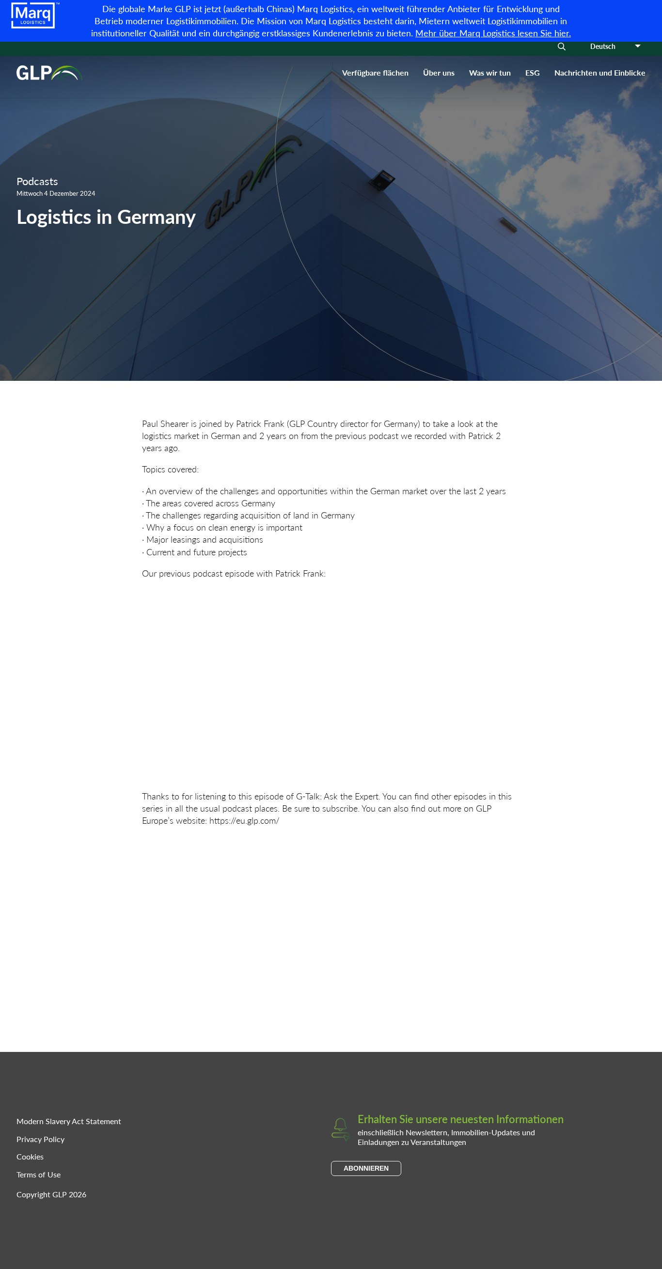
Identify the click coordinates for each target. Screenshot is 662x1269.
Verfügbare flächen (375, 72)
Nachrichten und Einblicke (600, 72)
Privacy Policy (40, 1138)
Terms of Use (38, 1174)
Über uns (439, 72)
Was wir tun (490, 72)
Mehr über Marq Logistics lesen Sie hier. (493, 33)
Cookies (30, 1156)
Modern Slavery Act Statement (68, 1121)
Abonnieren (366, 1168)
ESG (532, 72)
